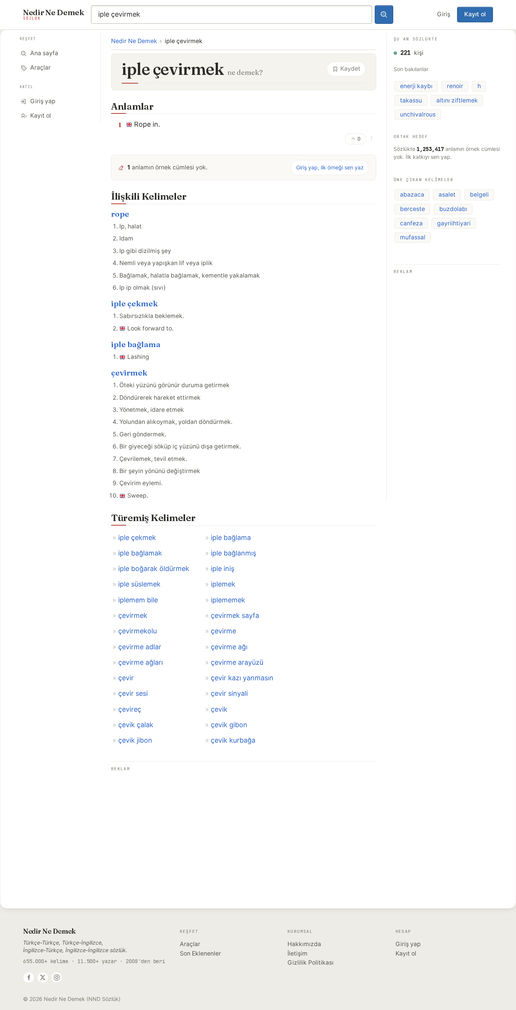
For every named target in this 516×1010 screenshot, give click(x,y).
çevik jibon (135, 740)
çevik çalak (135, 725)
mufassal (412, 237)
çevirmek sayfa (235, 615)
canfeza (411, 223)
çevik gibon (229, 725)
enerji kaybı (416, 86)
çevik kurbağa (233, 740)
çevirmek (129, 372)
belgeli (479, 194)
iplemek (223, 584)
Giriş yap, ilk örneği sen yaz (330, 167)
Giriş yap (408, 944)
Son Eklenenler (200, 953)
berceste (412, 209)
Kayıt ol (475, 14)
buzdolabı (453, 209)
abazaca (412, 194)
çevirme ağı (229, 647)
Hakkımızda (304, 944)
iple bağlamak (140, 553)
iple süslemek (139, 584)
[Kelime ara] (384, 14)
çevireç (129, 709)
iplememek (228, 600)
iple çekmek (134, 303)
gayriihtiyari (454, 223)
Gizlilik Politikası (310, 962)
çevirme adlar (139, 647)
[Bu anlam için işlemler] (371, 138)
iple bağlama (136, 344)
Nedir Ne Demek (134, 41)
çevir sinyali (229, 693)
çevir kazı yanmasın (242, 678)
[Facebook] (28, 977)
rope (120, 214)
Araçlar (190, 944)
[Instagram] (56, 977)
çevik (219, 709)
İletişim (297, 953)
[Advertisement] (243, 827)
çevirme (223, 631)
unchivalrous (418, 114)
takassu (411, 100)
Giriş (443, 14)
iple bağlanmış (233, 553)
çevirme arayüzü (237, 662)
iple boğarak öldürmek (153, 568)
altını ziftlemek (457, 100)
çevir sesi (133, 693)
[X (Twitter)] (42, 977)
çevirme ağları (140, 662)
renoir (455, 86)
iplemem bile (138, 600)
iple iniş (222, 568)
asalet (447, 194)
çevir (126, 678)
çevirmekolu (137, 631)
